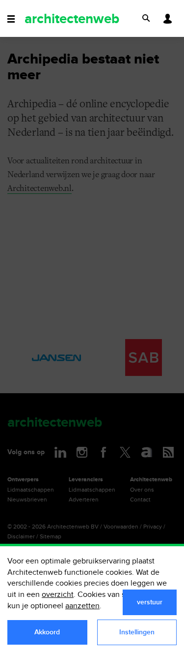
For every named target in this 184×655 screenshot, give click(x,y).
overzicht (58, 594)
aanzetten (82, 606)
